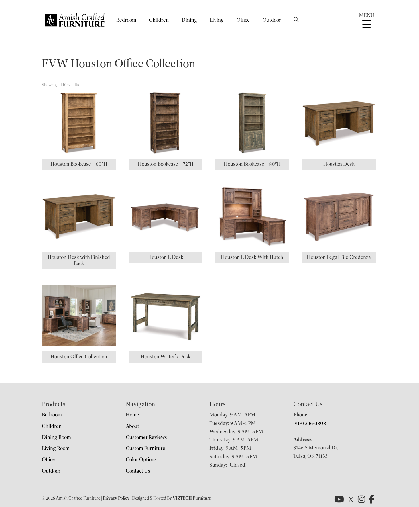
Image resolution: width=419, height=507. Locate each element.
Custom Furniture (145, 448)
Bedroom (126, 20)
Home (132, 415)
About (132, 426)
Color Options (141, 459)
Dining (189, 20)
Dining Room (56, 437)
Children (159, 20)
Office (243, 20)
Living (217, 20)
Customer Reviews (146, 437)
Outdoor (272, 20)
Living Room (56, 448)
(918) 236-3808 (309, 423)
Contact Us (138, 471)
